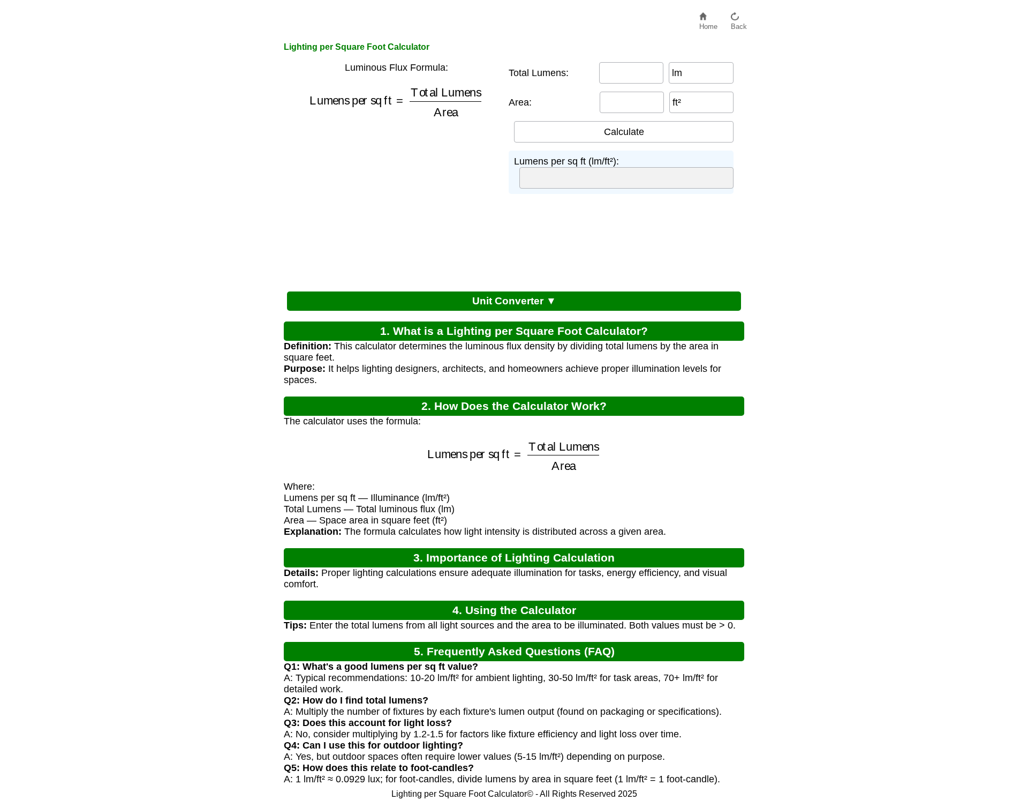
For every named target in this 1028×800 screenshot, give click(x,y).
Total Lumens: (539, 73)
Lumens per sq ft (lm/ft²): (566, 161)
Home (708, 24)
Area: (520, 102)
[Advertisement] (391, 203)
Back (739, 24)
